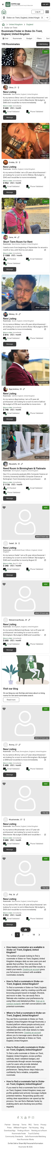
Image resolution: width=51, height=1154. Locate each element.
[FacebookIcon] (18, 1117)
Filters (39, 38)
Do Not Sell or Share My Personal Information (25, 1143)
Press (9, 1128)
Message (9, 117)
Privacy (43, 1125)
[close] (3, 4)
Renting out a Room (39, 1131)
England (29, 24)
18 (34, 934)
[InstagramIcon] (33, 1117)
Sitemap (16, 1125)
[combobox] (23, 17)
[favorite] (4, 51)
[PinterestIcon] (29, 1117)
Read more (11, 700)
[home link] (3, 11)
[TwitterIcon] (22, 1117)
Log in (37, 12)
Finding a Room (23, 1131)
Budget (29, 38)
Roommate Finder (19, 1134)
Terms (23, 1125)
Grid (6, 38)
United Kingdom (16, 24)
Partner (8, 1125)
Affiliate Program (20, 1128)
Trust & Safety (33, 1134)
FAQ (30, 1125)
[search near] (3, 17)
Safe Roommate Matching (35, 1136)
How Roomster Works (25, 1139)
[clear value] (42, 17)
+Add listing (43, 44)
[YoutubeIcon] (25, 1117)
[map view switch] (26, 929)
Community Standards (14, 1136)
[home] (3, 24)
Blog (42, 1128)
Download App (9, 1131)
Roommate (17, 38)
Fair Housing (33, 1128)
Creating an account (31, 969)
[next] (47, 17)
